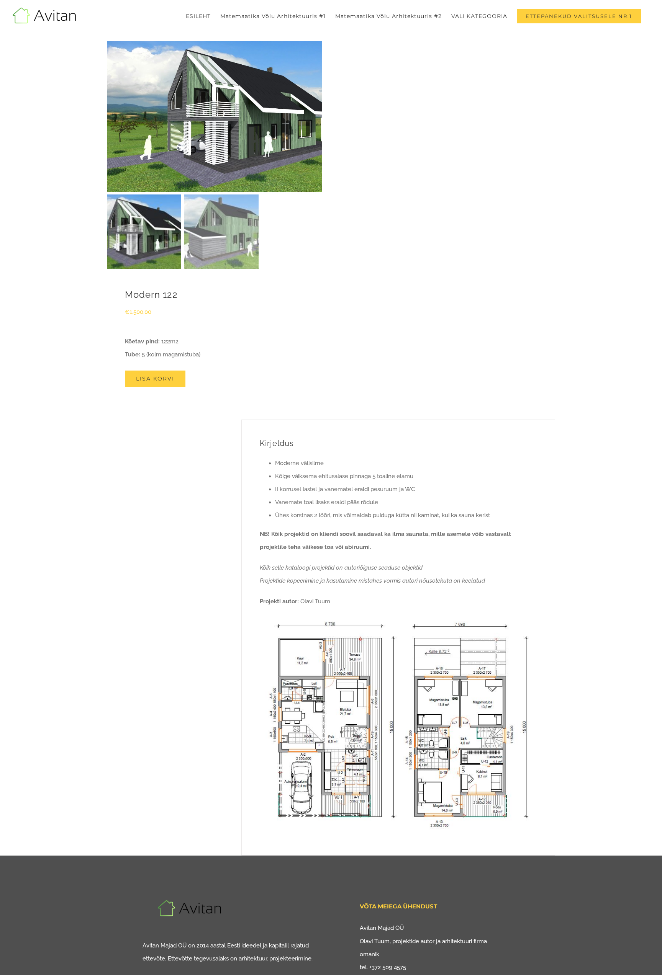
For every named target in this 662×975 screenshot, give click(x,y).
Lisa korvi (155, 378)
